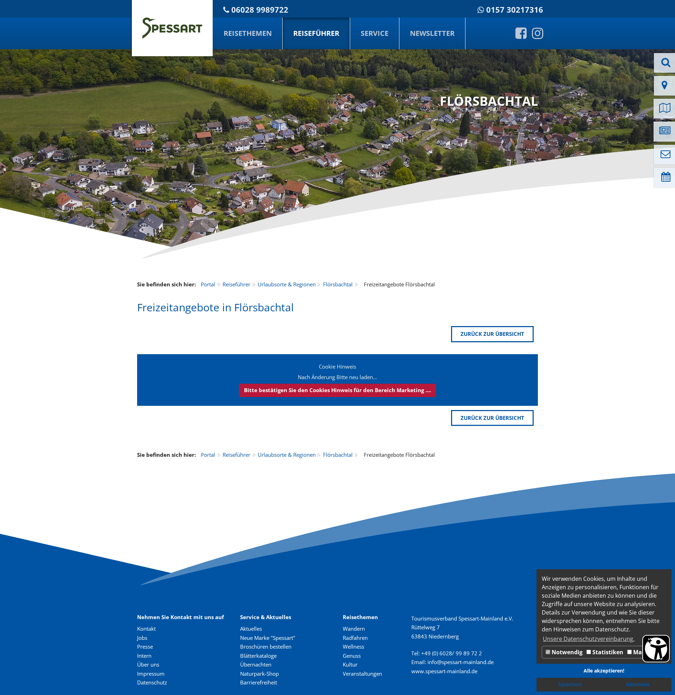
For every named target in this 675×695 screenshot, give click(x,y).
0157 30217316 (514, 10)
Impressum (151, 673)
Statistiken (607, 652)
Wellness (353, 646)
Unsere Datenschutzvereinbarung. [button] (589, 639)
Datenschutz (152, 682)
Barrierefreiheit (258, 682)
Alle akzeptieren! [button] (604, 670)
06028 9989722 (259, 10)
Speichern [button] (570, 684)
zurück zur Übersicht (492, 333)
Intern (144, 655)
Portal (208, 284)
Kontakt (146, 628)
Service (374, 33)
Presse (145, 646)
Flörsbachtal (338, 284)
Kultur (350, 664)
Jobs (142, 637)
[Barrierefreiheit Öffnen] (656, 648)
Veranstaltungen (362, 673)
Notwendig (566, 652)
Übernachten (255, 664)
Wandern (354, 628)
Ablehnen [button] (637, 684)
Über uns (148, 664)
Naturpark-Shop (259, 673)
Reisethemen (248, 33)
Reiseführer (316, 33)
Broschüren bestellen (265, 646)
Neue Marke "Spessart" (267, 637)
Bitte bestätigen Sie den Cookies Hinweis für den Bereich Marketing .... (337, 390)
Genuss (352, 655)
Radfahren (355, 637)
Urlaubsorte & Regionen (287, 284)
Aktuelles (251, 628)
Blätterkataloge (258, 655)
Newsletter (432, 33)
